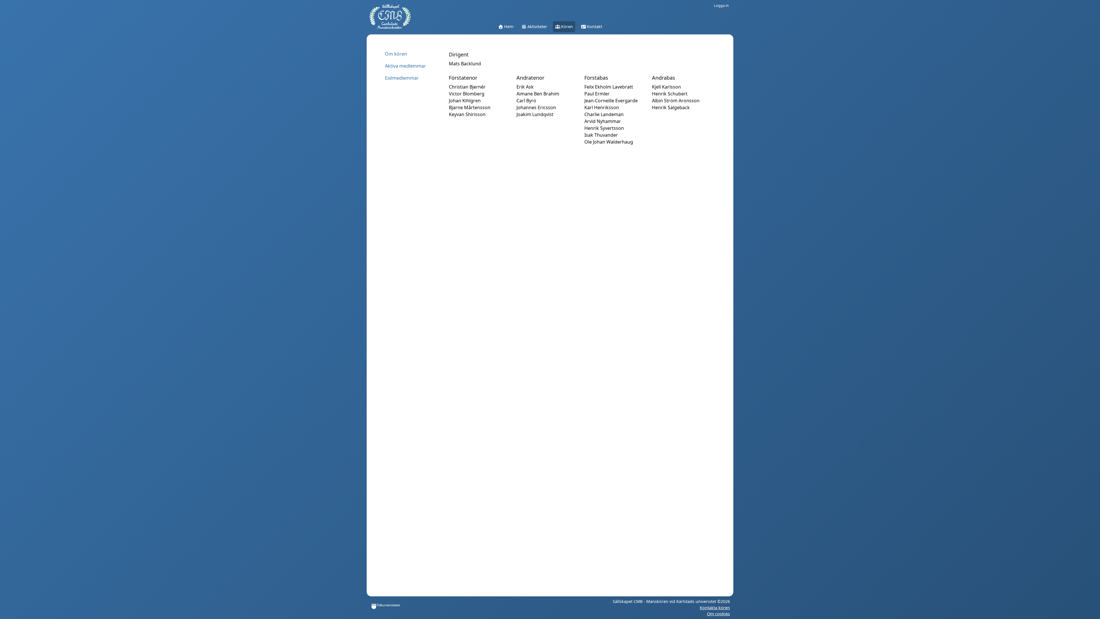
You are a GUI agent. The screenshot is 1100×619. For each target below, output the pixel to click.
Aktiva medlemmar (405, 66)
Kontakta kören (715, 607)
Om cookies (718, 613)
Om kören (396, 54)
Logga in (721, 5)
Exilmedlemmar (402, 78)
